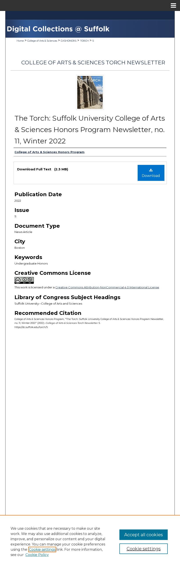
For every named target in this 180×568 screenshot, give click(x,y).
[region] (90, 541)
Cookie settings (42, 549)
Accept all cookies (143, 534)
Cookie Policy (37, 555)
